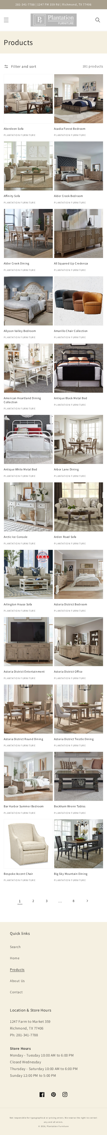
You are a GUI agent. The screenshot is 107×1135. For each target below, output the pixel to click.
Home (14, 958)
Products (17, 969)
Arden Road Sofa (65, 537)
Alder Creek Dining (16, 263)
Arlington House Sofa (18, 604)
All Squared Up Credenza (71, 263)
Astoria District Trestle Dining (74, 739)
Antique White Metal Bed (20, 469)
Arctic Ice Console (16, 537)
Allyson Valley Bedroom (20, 331)
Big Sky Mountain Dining (71, 874)
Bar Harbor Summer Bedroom (24, 806)
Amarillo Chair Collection (71, 331)
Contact (16, 992)
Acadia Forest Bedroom (70, 128)
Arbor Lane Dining (66, 469)
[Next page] (87, 900)
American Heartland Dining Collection (22, 400)
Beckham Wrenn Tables (70, 806)
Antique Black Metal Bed (70, 398)
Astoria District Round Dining (23, 739)
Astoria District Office (68, 671)
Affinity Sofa (12, 196)
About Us (17, 981)
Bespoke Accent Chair (18, 874)
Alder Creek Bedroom (68, 196)
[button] (6, 19)
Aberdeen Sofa (14, 128)
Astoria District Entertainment (24, 671)
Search (15, 947)
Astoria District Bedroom (70, 604)
